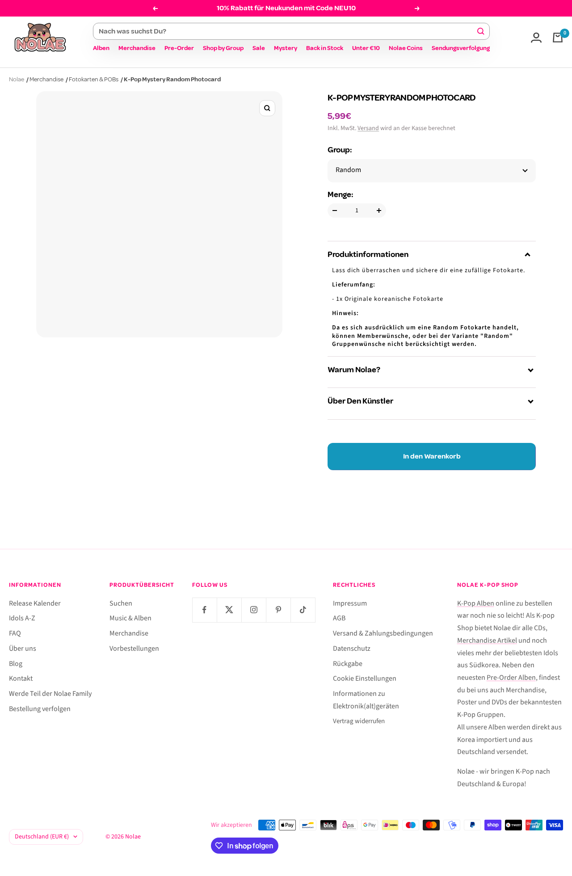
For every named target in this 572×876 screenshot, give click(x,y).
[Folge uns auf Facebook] (204, 610)
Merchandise (137, 48)
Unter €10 (366, 48)
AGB (339, 618)
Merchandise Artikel (487, 640)
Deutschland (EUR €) (42, 836)
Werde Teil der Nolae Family (50, 694)
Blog (15, 664)
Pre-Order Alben (511, 677)
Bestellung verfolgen (40, 709)
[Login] (536, 37)
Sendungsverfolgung (461, 48)
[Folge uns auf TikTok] (302, 610)
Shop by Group (223, 48)
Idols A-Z (22, 618)
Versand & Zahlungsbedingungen (383, 633)
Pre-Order (179, 48)
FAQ (15, 633)
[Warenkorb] (557, 37)
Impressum (350, 603)
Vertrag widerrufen (359, 721)
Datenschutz (351, 648)
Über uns (22, 648)
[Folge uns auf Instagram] (253, 610)
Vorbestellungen (134, 648)
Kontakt (21, 678)
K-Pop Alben (475, 603)
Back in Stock (324, 48)
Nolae (16, 79)
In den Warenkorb (432, 456)
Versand (368, 128)
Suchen (120, 603)
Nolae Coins (406, 48)
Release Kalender (35, 603)
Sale (258, 48)
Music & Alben (130, 618)
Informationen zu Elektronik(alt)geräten (366, 700)
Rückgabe (347, 664)
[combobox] (287, 31)
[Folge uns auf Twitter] (229, 610)
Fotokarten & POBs (93, 79)
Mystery (285, 48)
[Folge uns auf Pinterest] (278, 610)
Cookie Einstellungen (364, 678)
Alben (101, 48)
